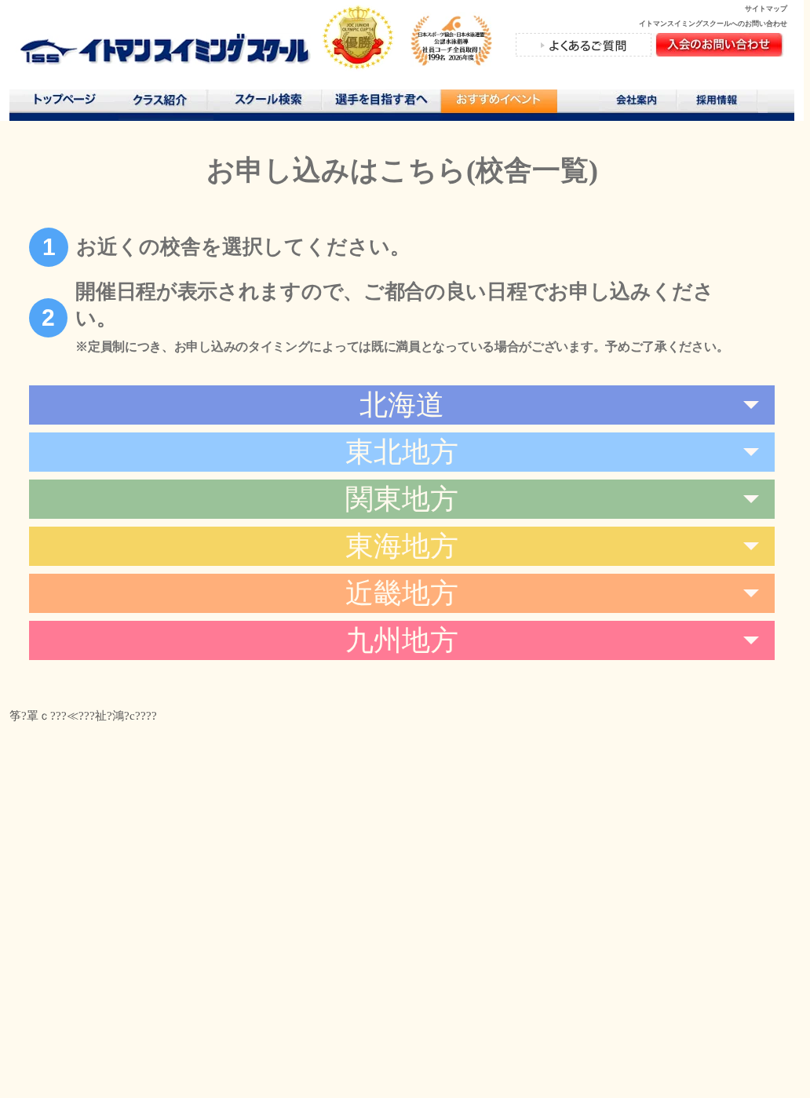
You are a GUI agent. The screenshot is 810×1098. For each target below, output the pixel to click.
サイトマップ (766, 9)
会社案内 (638, 102)
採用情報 (722, 102)
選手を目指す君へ (381, 102)
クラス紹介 (166, 104)
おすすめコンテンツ (498, 104)
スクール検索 (271, 102)
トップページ (64, 102)
